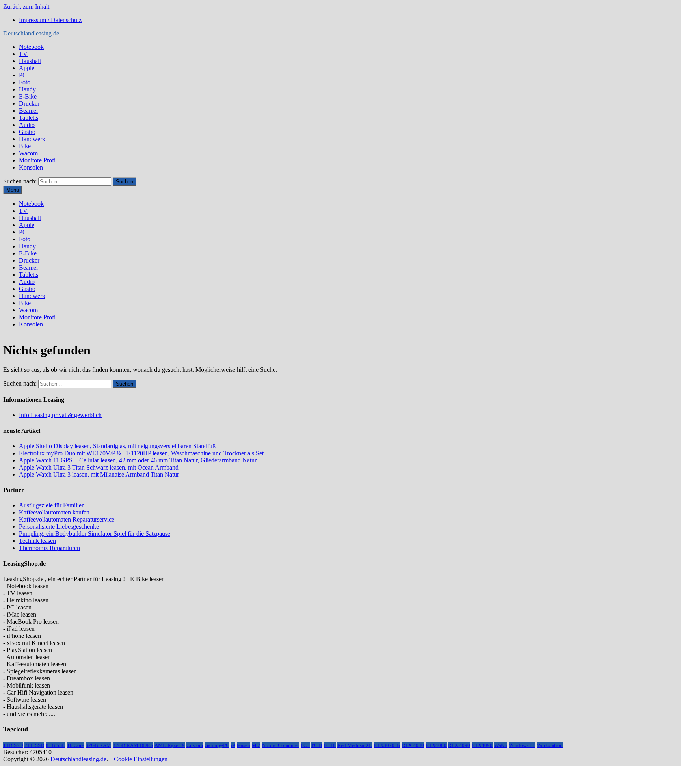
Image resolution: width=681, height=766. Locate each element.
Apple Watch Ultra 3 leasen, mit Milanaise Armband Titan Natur (99, 474)
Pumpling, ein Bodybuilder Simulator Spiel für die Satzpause (94, 533)
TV (23, 53)
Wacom (28, 153)
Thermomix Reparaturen (49, 547)
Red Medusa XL (354, 745)
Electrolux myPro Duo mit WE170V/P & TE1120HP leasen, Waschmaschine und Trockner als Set (141, 453)
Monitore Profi (37, 160)
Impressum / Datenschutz (50, 20)
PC (23, 75)
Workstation (550, 745)
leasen (243, 745)
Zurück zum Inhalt (26, 6)
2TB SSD (34, 745)
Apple (26, 68)
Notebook (31, 46)
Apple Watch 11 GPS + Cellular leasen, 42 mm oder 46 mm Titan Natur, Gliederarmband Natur (138, 460)
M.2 (256, 745)
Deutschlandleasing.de (31, 33)
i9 (233, 745)
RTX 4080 (413, 745)
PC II (316, 745)
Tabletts (28, 117)
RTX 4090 (459, 745)
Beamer (28, 110)
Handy (27, 89)
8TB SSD (55, 745)
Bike (25, 146)
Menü (12, 190)
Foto (24, 82)
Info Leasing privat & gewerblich (60, 415)
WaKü (500, 745)
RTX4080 (436, 745)
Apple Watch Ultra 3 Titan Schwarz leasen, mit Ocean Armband (99, 467)
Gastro (27, 132)
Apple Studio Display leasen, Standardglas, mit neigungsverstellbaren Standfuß (117, 446)
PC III (330, 745)
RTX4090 (482, 745)
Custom (194, 745)
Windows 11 (522, 745)
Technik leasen (37, 540)
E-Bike (28, 96)
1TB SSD (13, 745)
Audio (27, 124)
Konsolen (31, 167)
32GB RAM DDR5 (133, 745)
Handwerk (32, 139)
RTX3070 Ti (387, 745)
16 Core (75, 745)
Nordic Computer (280, 745)
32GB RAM (98, 745)
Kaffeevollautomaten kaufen (54, 512)
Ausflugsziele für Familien (52, 505)
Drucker (29, 103)
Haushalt (30, 61)
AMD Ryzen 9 (169, 745)
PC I (305, 745)
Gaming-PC (217, 745)
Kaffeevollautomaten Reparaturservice (66, 519)
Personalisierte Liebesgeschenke (59, 526)
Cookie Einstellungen (140, 759)
